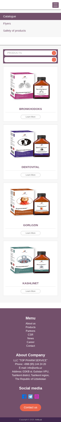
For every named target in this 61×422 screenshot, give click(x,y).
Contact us (30, 407)
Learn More (31, 117)
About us (31, 323)
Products (31, 327)
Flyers (7, 23)
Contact (30, 346)
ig (37, 396)
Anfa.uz (38, 420)
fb (24, 396)
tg (30, 396)
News (30, 338)
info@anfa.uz (34, 368)
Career (30, 342)
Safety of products (14, 30)
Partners (30, 331)
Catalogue (9, 16)
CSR (30, 334)
